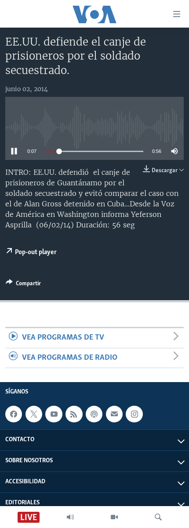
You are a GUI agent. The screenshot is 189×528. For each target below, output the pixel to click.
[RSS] (73, 414)
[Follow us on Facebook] (13, 414)
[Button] (23, 284)
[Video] (114, 517)
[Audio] (70, 517)
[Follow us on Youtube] (53, 414)
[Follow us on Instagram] (134, 414)
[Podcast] (94, 414)
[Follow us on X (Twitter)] (33, 414)
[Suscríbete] (114, 414)
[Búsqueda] (158, 517)
